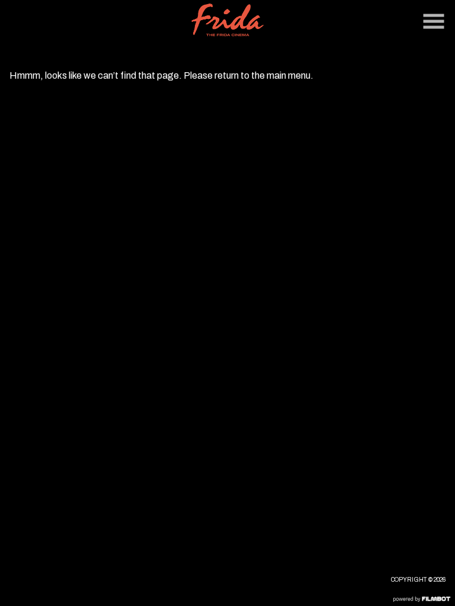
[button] (433, 21)
